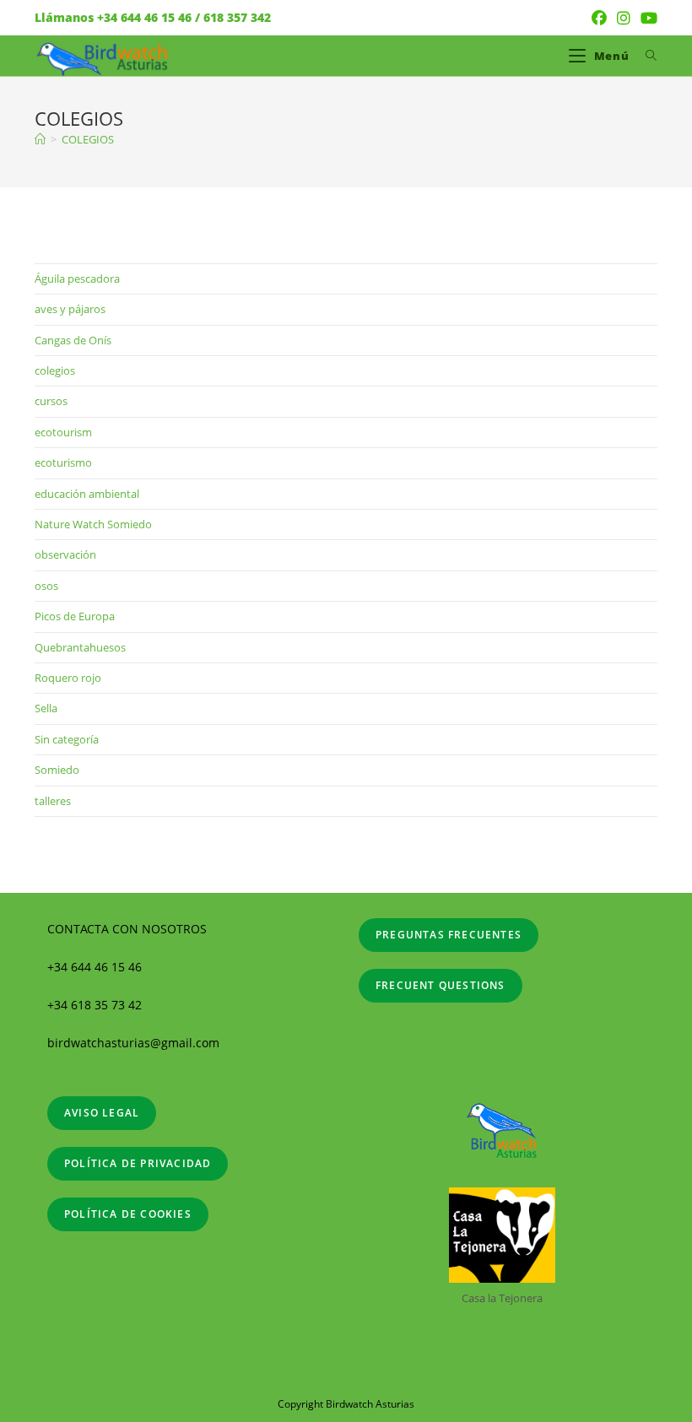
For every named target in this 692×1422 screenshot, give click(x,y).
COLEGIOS (88, 139)
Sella (46, 708)
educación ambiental (87, 493)
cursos (51, 400)
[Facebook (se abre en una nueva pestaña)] (599, 17)
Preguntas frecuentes (449, 934)
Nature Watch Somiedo (93, 524)
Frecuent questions (440, 985)
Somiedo (57, 769)
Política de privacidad (137, 1163)
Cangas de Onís (73, 340)
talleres (53, 800)
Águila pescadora (77, 278)
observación (65, 554)
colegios (55, 370)
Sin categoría (67, 739)
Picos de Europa (75, 616)
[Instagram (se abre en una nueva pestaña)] (623, 17)
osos (46, 585)
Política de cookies (128, 1214)
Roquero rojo (68, 677)
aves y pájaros (70, 308)
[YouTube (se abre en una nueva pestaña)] (646, 17)
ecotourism (63, 432)
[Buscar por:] (645, 55)
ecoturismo (63, 462)
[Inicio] (40, 139)
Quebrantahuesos (80, 647)
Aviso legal (101, 1113)
